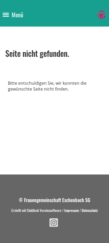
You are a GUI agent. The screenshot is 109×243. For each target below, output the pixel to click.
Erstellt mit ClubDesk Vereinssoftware (36, 210)
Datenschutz (90, 210)
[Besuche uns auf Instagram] (53, 223)
